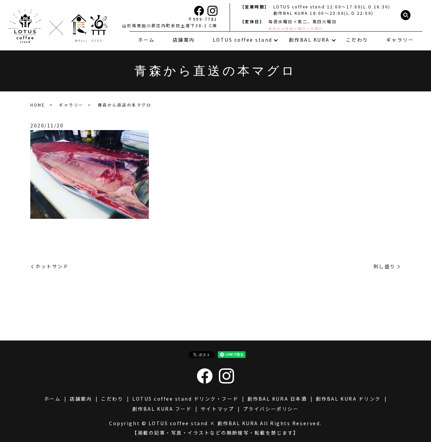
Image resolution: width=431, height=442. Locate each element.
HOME (37, 105)
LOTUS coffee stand (242, 39)
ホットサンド (52, 266)
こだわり (357, 39)
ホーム (146, 39)
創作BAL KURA (309, 39)
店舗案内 (184, 39)
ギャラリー (400, 39)
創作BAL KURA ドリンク (348, 398)
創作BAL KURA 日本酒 (277, 398)
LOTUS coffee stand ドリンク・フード (185, 398)
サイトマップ (217, 408)
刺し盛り (384, 266)
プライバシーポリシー (271, 408)
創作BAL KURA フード (162, 408)
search (405, 15)
